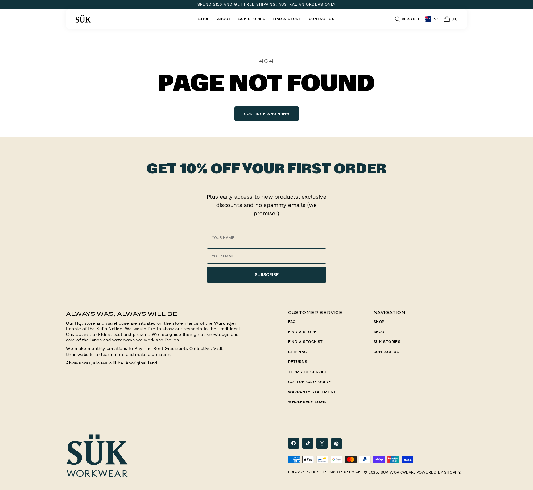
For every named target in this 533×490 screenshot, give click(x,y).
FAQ (292, 321)
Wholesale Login (307, 401)
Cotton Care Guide (309, 381)
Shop (379, 321)
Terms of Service (308, 371)
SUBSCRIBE (267, 274)
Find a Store (302, 331)
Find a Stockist (305, 341)
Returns (297, 361)
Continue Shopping (266, 113)
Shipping (297, 351)
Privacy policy (303, 471)
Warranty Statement (312, 391)
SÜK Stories (387, 341)
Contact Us (386, 351)
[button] (407, 19)
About (380, 331)
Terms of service (341, 471)
